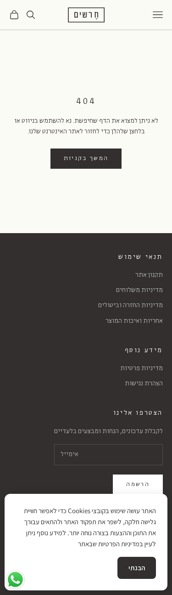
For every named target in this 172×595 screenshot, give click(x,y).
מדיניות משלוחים (139, 290)
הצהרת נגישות (144, 384)
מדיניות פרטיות (141, 369)
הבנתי (136, 567)
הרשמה (138, 484)
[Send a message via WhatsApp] (15, 579)
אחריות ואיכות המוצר (134, 321)
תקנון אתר (149, 275)
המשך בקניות (86, 158)
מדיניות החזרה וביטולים (130, 306)
